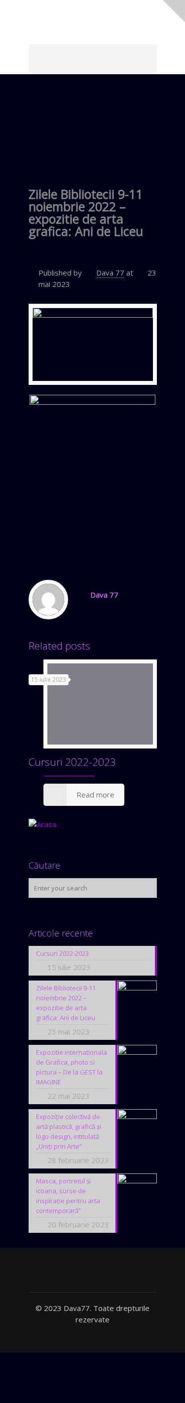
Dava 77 (110, 273)
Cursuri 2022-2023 (72, 762)
